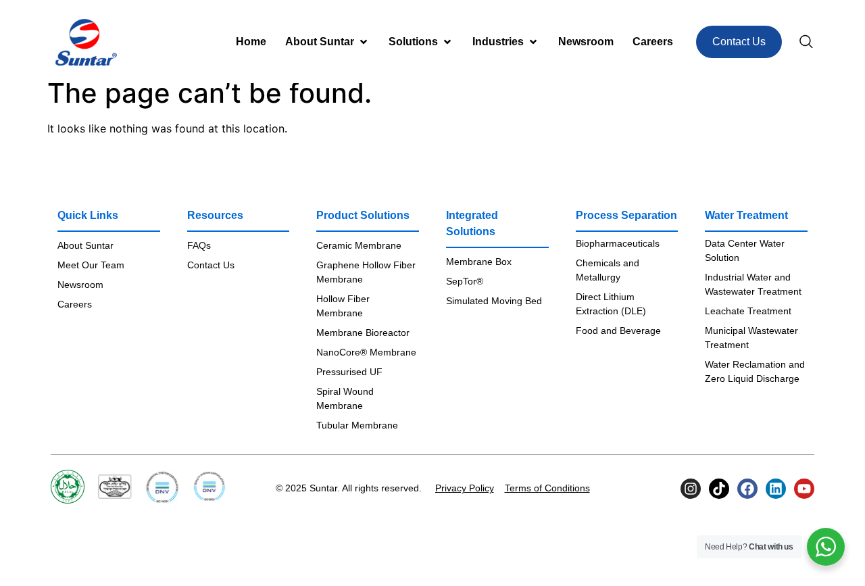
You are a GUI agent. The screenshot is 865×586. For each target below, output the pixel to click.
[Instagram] (691, 489)
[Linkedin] (776, 489)
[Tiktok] (719, 489)
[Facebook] (747, 489)
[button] (327, 42)
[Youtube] (804, 489)
